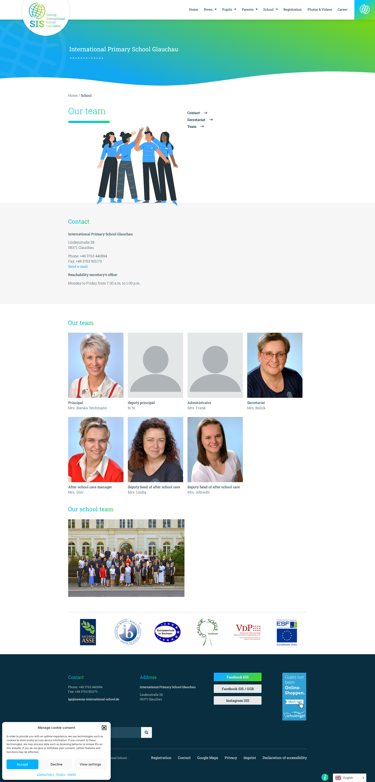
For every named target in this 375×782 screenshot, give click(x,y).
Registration (292, 9)
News (208, 9)
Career (342, 9)
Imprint (72, 774)
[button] (104, 728)
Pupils (227, 9)
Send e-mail (78, 266)
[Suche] (146, 732)
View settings (90, 764)
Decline (56, 764)
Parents (247, 9)
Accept (22, 764)
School (268, 9)
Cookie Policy (45, 774)
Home (193, 9)
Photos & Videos (320, 9)
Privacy (61, 774)
